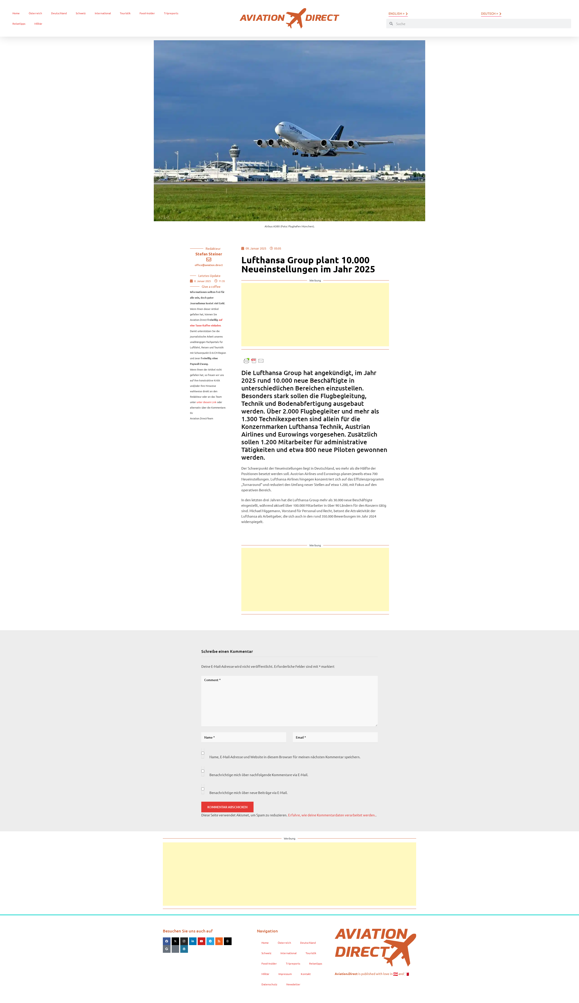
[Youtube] (201, 941)
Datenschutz (269, 984)
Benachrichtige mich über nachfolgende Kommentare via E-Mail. (258, 774)
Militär (38, 23)
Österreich (35, 13)
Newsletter (293, 984)
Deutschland (59, 13)
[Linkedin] (193, 941)
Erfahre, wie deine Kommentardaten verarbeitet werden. (332, 815)
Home (16, 13)
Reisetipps (18, 23)
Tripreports (171, 13)
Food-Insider (147, 13)
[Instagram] (184, 941)
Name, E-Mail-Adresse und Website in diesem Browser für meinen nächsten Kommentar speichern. (285, 757)
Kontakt (306, 974)
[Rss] (219, 941)
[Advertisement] (315, 314)
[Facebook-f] (167, 941)
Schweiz (81, 13)
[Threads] (228, 941)
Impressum (285, 974)
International (103, 13)
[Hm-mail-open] (175, 949)
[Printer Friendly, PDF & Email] (253, 360)
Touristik (125, 13)
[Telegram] (210, 941)
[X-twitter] (175, 941)
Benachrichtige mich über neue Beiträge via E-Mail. (248, 792)
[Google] (167, 949)
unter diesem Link (206, 402)
